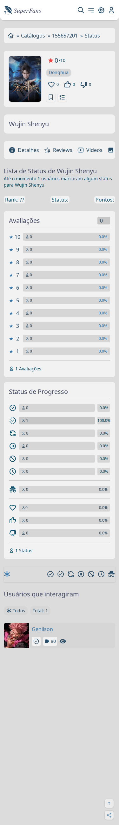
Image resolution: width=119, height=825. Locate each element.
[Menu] (91, 10)
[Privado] (111, 574)
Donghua (59, 72)
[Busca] (81, 10)
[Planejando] (101, 574)
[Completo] (50, 574)
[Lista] (62, 97)
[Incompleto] (60, 574)
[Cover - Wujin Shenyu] (25, 79)
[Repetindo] (71, 574)
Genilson (42, 629)
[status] (50, 97)
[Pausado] (81, 574)
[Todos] (7, 574)
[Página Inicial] (11, 35)
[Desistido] (91, 574)
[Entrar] (111, 10)
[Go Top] (109, 803)
